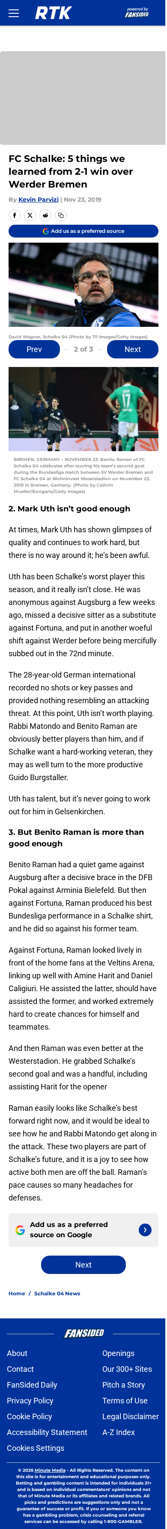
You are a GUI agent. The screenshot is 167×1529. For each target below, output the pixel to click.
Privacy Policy (30, 1400)
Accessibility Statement (47, 1432)
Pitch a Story (123, 1384)
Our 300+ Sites (127, 1369)
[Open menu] (14, 13)
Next (133, 349)
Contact (20, 1369)
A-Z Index (118, 1432)
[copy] (61, 215)
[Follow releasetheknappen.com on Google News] (145, 1230)
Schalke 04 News (57, 1293)
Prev (34, 349)
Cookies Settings (35, 1448)
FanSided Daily (32, 1384)
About (17, 1353)
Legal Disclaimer (130, 1416)
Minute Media (50, 1470)
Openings (118, 1353)
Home (17, 1293)
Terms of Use (125, 1400)
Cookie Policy (29, 1416)
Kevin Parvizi (38, 199)
